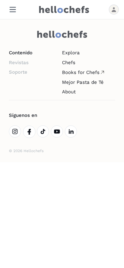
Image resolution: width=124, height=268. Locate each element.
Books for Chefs (81, 72)
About (69, 92)
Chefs (68, 62)
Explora (71, 53)
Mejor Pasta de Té (83, 82)
